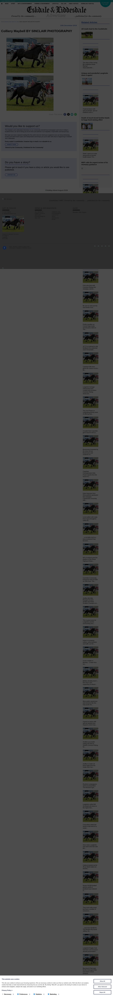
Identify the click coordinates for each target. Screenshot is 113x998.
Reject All (102, 992)
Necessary (7, 994)
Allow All (102, 981)
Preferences (23, 994)
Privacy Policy (7, 990)
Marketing (53, 994)
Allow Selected (102, 986)
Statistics (39, 994)
